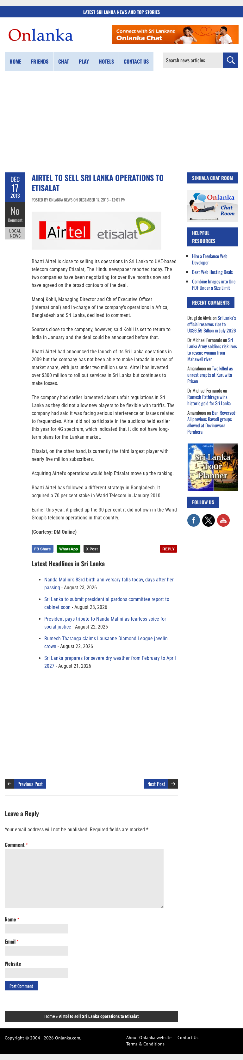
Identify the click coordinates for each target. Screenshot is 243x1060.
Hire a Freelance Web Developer (209, 259)
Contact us (136, 61)
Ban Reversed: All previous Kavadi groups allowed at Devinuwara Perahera (211, 422)
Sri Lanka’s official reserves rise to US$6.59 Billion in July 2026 (211, 324)
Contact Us (188, 1037)
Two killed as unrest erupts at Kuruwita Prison (210, 374)
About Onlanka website (148, 1037)
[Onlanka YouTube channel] (223, 517)
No (15, 210)
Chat (63, 61)
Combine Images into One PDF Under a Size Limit (213, 284)
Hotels (106, 61)
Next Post (156, 784)
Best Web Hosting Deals (212, 271)
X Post (92, 549)
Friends (39, 61)
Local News (15, 233)
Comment (15, 220)
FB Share (42, 549)
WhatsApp (68, 549)
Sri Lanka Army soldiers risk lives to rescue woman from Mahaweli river (212, 349)
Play (84, 61)
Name (12, 919)
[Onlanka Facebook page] (193, 517)
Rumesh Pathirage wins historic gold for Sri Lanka (209, 399)
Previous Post (30, 784)
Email (11, 941)
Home (15, 61)
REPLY (168, 549)
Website (13, 963)
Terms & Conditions (145, 1044)
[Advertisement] (121, 121)
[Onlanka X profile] (208, 517)
